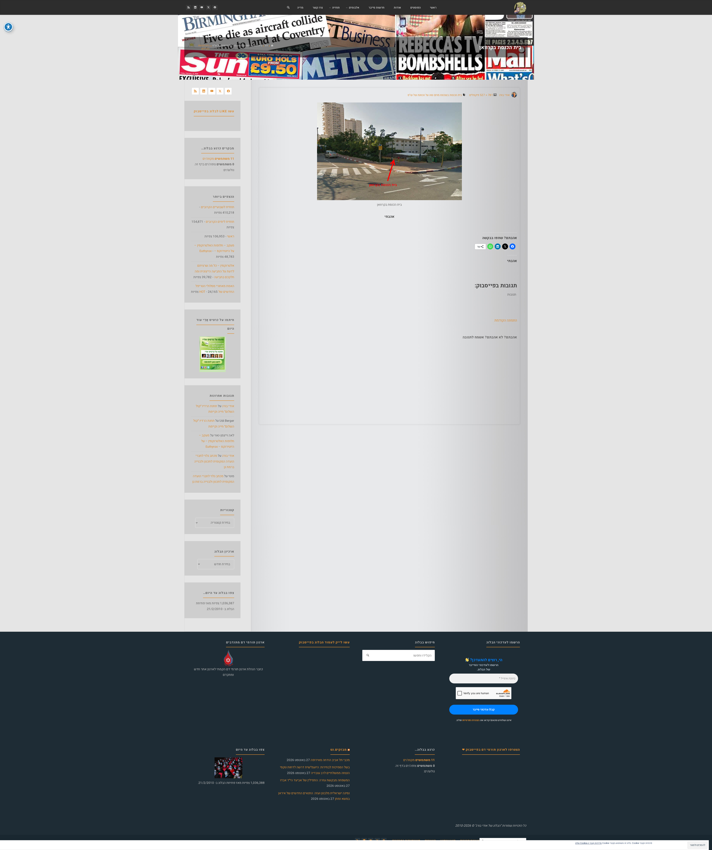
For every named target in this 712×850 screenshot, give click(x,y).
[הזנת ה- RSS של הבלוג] (188, 7)
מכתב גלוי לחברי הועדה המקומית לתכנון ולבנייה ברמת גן (214, 461)
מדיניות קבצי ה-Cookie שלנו (588, 843)
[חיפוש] (288, 7)
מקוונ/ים (218, 158)
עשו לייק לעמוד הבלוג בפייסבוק (324, 642)
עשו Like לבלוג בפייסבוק (214, 111)
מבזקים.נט (338, 749)
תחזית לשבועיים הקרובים (217, 207)
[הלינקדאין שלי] (195, 7)
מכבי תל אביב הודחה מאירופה (330, 760)
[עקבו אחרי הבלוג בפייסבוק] (214, 7)
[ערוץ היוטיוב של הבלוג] (201, 7)
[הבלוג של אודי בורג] (520, 7)
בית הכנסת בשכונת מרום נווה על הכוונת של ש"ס (237, 45)
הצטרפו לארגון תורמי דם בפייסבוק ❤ (491, 749)
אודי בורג (228, 406)
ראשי (230, 236)
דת (266, 45)
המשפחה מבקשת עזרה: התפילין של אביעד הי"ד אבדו (315, 780)
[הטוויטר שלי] (208, 7)
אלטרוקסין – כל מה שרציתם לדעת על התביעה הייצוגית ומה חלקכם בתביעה (214, 271)
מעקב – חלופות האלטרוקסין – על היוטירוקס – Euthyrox (216, 441)
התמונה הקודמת (506, 320)
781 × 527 (486, 95)
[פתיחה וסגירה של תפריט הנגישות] (8, 26)
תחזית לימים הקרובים (220, 221)
